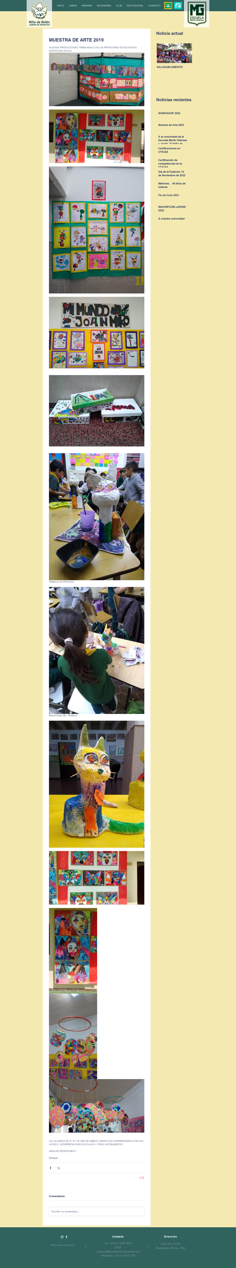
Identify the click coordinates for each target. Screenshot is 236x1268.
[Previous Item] (161, 53)
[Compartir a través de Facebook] (50, 1168)
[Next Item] (186, 53)
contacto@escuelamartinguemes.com (118, 1251)
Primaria (53, 1157)
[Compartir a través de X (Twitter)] (58, 1168)
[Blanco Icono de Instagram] (62, 1237)
